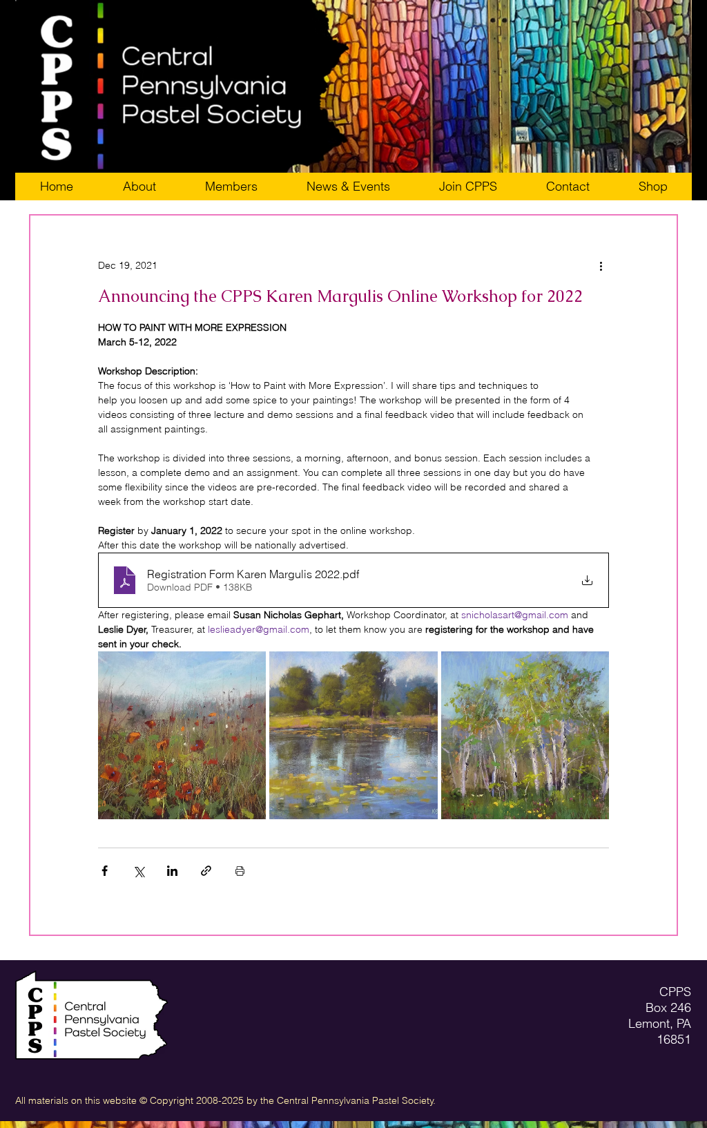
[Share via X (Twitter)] (138, 870)
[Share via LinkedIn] (172, 870)
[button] (467, 186)
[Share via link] (206, 870)
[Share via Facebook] (104, 870)
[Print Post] (239, 870)
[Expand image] (182, 735)
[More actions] (600, 265)
